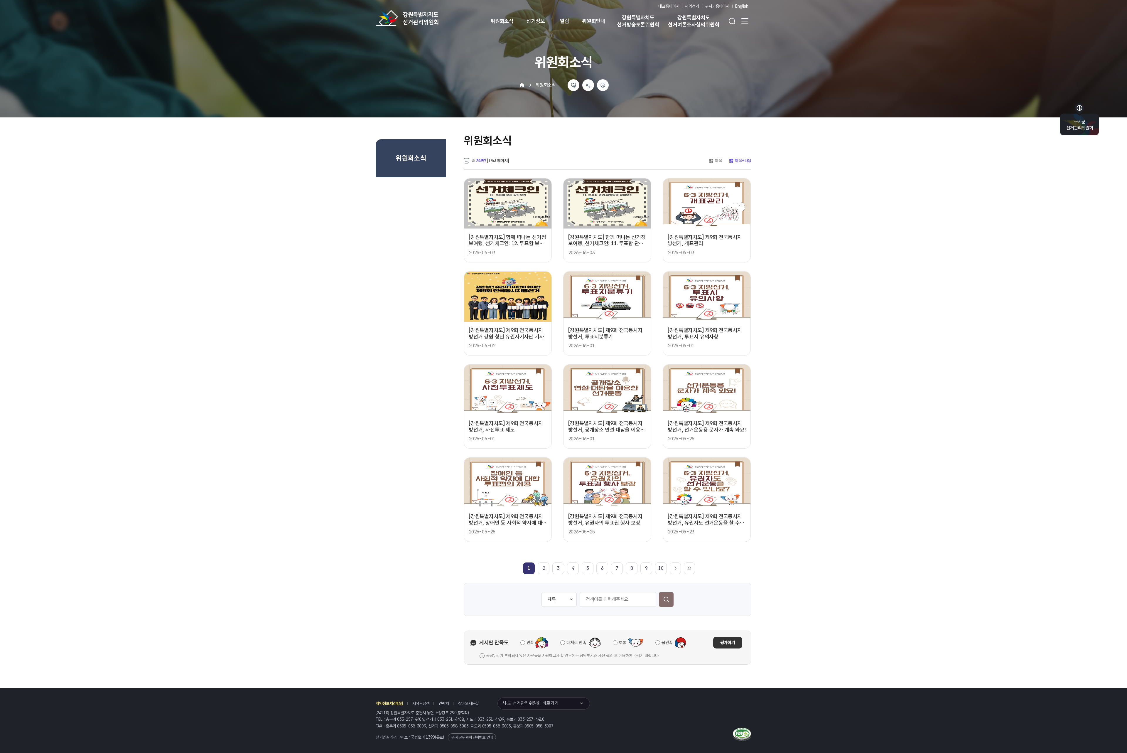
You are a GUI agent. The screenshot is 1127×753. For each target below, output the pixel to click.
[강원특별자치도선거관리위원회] (425, 18)
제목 (715, 160)
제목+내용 (740, 160)
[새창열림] (742, 733)
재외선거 (692, 6)
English (741, 6)
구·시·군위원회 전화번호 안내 (472, 737)
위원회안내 (593, 21)
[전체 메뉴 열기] (744, 21)
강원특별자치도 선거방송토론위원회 (638, 21)
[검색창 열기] (732, 21)
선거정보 (536, 21)
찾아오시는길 (468, 703)
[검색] (666, 599)
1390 (430, 737)
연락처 (443, 703)
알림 (564, 21)
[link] (529, 568)
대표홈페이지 (668, 6)
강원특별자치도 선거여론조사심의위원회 (693, 21)
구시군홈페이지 (717, 6)
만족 (530, 642)
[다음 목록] (675, 568)
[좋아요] (573, 85)
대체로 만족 (576, 642)
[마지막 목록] (689, 568)
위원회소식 (502, 21)
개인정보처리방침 (389, 703)
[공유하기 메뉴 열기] (588, 85)
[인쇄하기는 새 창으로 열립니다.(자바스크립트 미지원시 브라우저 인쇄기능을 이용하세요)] (603, 85)
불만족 (667, 642)
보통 (622, 642)
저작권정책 (421, 703)
